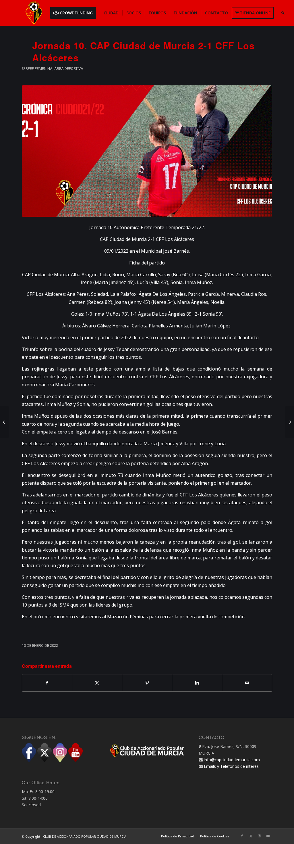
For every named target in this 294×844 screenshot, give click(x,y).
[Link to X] (250, 836)
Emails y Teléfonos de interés (231, 766)
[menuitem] (75, 13)
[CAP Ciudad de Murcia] (34, 13)
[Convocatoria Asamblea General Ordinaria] (289, 422)
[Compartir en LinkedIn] (197, 682)
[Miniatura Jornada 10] (147, 151)
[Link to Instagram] (259, 836)
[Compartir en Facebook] (47, 682)
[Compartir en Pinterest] (147, 682)
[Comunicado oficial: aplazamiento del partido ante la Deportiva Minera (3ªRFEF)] (4, 422)
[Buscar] (283, 13)
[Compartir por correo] (247, 682)
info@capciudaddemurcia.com (232, 759)
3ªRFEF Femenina (37, 68)
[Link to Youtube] (268, 836)
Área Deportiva (68, 68)
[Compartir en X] (97, 682)
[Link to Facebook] (242, 836)
